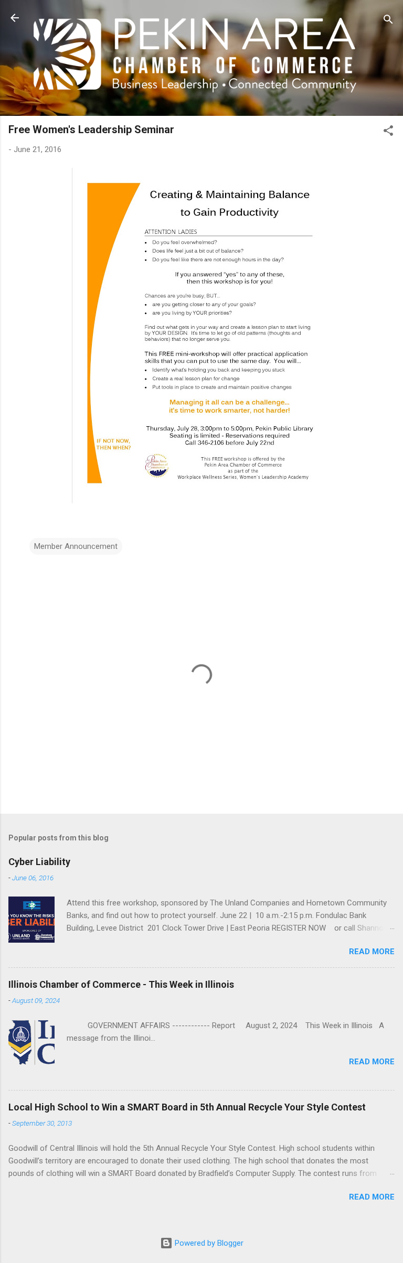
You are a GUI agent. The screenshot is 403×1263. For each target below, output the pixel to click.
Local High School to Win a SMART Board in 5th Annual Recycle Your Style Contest (187, 1107)
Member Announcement (76, 546)
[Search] (388, 21)
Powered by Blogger (208, 1243)
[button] (388, 132)
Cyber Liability (39, 861)
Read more (372, 951)
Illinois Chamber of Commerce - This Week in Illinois (121, 984)
